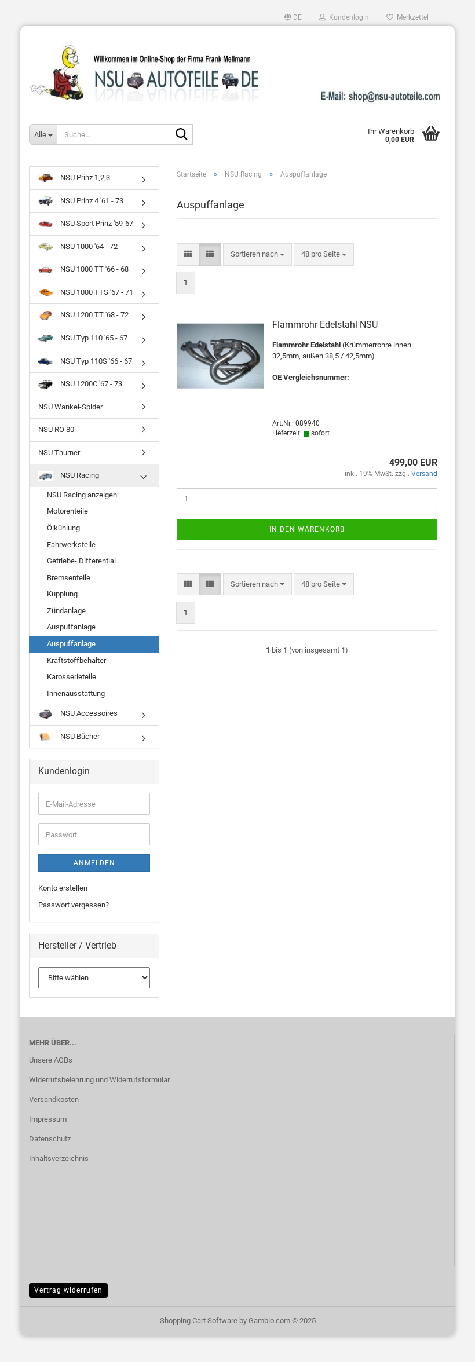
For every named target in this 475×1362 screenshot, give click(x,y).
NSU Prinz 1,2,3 (84, 177)
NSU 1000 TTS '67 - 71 (96, 292)
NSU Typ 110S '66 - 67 (95, 361)
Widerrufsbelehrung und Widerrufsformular (99, 1079)
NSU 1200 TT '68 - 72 (94, 314)
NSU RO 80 (56, 429)
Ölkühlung (63, 527)
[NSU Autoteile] (237, 68)
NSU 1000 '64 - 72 (88, 246)
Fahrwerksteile (71, 544)
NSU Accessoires (88, 713)
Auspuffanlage (71, 627)
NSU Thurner (59, 452)
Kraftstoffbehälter (76, 660)
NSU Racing (79, 475)
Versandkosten (54, 1099)
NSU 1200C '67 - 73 (90, 383)
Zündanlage (66, 610)
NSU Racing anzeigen (82, 494)
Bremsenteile (68, 577)
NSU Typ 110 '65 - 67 (93, 338)
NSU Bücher (79, 736)
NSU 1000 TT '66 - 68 (94, 269)
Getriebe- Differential (81, 560)
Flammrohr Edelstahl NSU (325, 324)
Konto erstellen (62, 888)
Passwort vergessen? (73, 904)
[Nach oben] (443, 1345)
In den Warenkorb (307, 529)
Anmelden (94, 863)
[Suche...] (182, 135)
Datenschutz (50, 1138)
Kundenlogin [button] (347, 17)
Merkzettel (411, 17)
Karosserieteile (71, 676)
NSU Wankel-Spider (70, 406)
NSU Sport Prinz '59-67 (96, 223)
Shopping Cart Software (198, 1320)
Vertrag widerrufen (68, 1290)
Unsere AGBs (50, 1060)
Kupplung (62, 594)
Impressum (48, 1119)
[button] (293, 17)
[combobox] (257, 254)
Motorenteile (67, 511)
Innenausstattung (76, 693)
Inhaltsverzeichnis (59, 1158)
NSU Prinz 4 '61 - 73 (91, 200)
